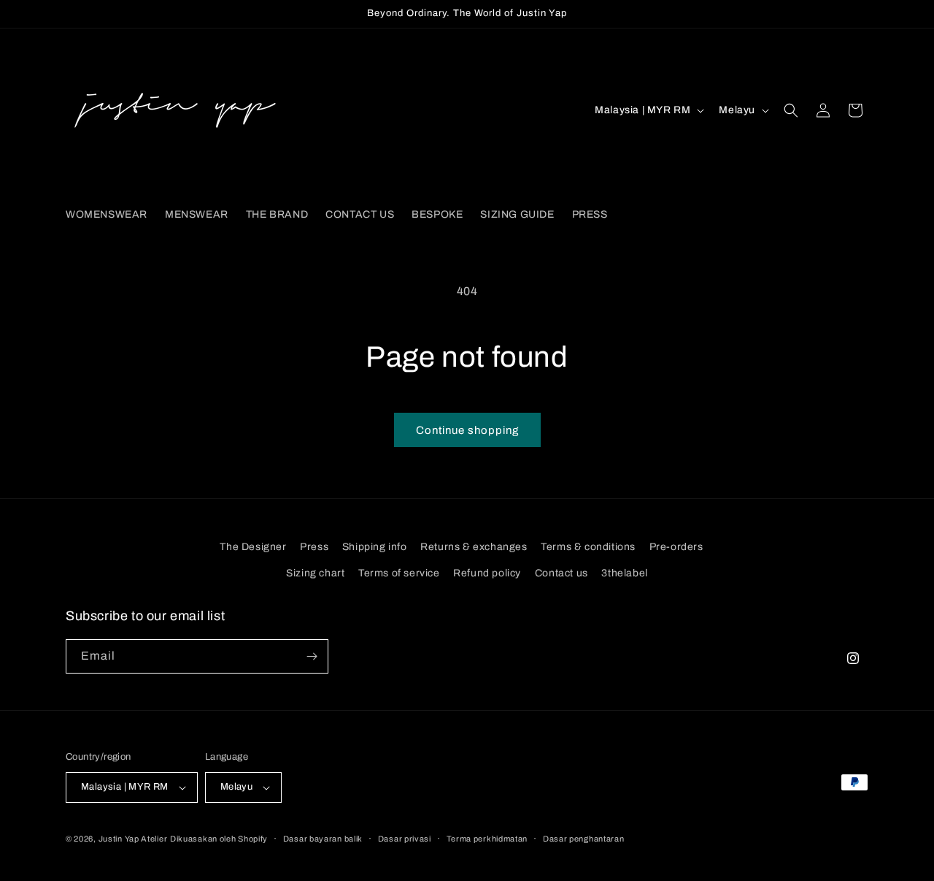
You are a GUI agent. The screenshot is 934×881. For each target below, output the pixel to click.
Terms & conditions (588, 546)
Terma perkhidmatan (487, 838)
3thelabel (624, 573)
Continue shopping (467, 430)
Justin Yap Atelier (133, 838)
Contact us (561, 573)
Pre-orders (676, 546)
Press (314, 546)
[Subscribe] (312, 656)
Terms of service (399, 573)
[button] (791, 110)
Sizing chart (315, 573)
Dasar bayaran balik (323, 838)
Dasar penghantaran (584, 838)
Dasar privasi (404, 838)
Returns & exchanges (473, 546)
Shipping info (374, 546)
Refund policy (487, 573)
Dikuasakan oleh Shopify (219, 838)
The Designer (253, 546)
